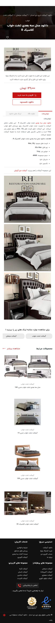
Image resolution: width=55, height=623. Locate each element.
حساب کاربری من (46, 554)
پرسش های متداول (21, 551)
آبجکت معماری (47, 575)
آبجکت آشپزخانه (46, 572)
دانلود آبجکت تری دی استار (41, 15)
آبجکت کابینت (22, 578)
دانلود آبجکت (47, 548)
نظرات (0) (31, 114)
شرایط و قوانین (22, 548)
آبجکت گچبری (22, 557)
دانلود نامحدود (27, 102)
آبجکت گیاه (23, 569)
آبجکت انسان (23, 572)
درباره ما (49, 557)
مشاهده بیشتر (13, 348)
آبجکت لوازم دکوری (45, 578)
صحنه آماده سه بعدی (20, 554)
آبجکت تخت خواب (39, 336)
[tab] (45, 113)
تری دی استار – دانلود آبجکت (28, 615)
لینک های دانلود (15, 114)
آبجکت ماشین (22, 575)
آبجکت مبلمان (22, 15)
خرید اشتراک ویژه (46, 551)
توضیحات (45, 114)
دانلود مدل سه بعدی (43, 123)
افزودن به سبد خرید (25, 95)
